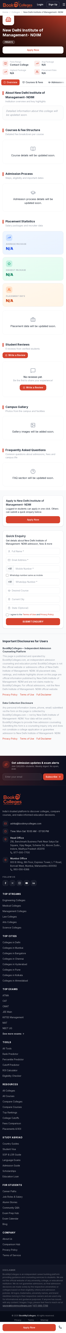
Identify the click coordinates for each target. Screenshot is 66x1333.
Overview (12, 82)
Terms (31, 1320)
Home (5, 12)
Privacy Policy (47, 614)
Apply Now (33, 50)
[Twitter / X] (12, 883)
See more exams (12, 1033)
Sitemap (44, 1320)
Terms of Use (29, 614)
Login (40, 4)
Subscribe (51, 776)
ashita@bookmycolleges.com (25, 823)
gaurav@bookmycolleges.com (17, 1305)
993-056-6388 (21, 869)
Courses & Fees (34, 82)
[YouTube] (26, 883)
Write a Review (16, 355)
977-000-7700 (21, 852)
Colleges (16, 12)
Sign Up (53, 4)
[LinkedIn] (34, 883)
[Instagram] (19, 883)
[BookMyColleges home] (12, 799)
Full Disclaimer (44, 694)
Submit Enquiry (33, 621)
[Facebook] (5, 883)
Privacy (17, 1320)
